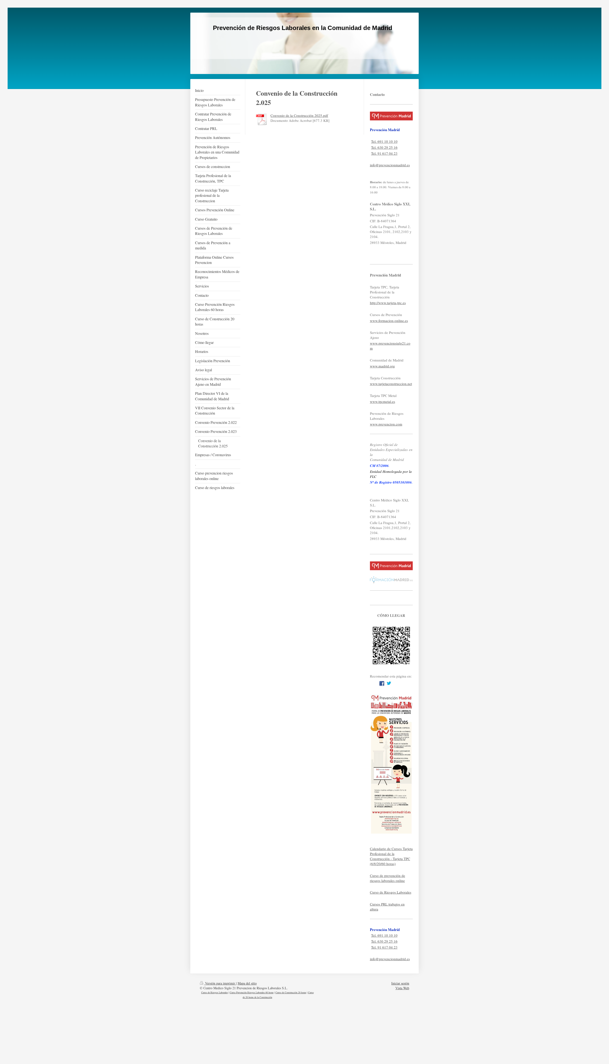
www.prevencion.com (386, 424)
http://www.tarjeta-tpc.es (388, 302)
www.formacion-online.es (389, 320)
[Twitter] (389, 683)
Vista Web (402, 988)
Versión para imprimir (220, 983)
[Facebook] (381, 683)
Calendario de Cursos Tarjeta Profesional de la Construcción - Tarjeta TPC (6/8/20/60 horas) (391, 856)
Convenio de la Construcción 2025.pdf (299, 115)
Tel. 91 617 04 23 (384, 153)
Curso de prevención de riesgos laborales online (387, 878)
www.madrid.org (382, 366)
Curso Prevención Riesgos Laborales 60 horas (252, 992)
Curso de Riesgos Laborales (390, 892)
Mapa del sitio (247, 983)
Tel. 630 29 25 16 (384, 147)
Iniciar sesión (400, 983)
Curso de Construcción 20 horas (290, 992)
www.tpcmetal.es (382, 401)
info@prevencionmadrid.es (390, 165)
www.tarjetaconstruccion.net (391, 383)
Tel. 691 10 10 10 (384, 141)
